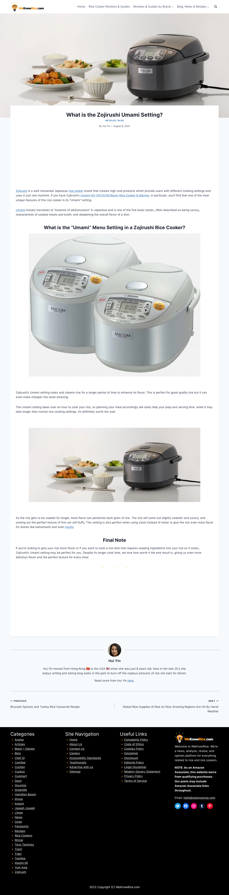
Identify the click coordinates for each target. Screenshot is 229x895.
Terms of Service (135, 781)
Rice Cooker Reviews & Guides (109, 6)
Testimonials (77, 762)
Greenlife (21, 790)
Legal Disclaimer (135, 767)
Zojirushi (21, 191)
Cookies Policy (134, 748)
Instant (19, 803)
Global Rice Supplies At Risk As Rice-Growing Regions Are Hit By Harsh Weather (171, 706)
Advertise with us (81, 767)
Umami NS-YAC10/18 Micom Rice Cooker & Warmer (114, 195)
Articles (110, 120)
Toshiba (20, 858)
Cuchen (20, 767)
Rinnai (19, 840)
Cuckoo (20, 771)
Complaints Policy (136, 739)
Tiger (18, 854)
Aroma (19, 739)
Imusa (19, 799)
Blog (121, 120)
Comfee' (20, 762)
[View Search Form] (216, 7)
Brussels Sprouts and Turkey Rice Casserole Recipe (45, 704)
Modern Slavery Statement (142, 771)
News (18, 817)
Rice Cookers (23, 835)
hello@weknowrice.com (199, 797)
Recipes (20, 831)
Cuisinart (21, 776)
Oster (18, 821)
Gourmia (20, 785)
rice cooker (76, 191)
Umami (20, 210)
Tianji (18, 849)
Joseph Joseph (25, 808)
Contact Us (76, 748)
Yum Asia (21, 867)
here (131, 680)
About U (75, 744)
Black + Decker (25, 748)
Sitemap (74, 771)
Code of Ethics (134, 744)
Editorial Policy (134, 762)
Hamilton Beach (25, 794)
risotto (69, 527)
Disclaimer (131, 753)
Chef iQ (20, 758)
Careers (74, 753)
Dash (18, 781)
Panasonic (22, 826)
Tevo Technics (24, 844)
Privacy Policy (133, 776)
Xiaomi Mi (21, 863)
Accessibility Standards (85, 758)
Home (81, 6)
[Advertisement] (114, 156)
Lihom (19, 812)
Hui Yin (106, 126)
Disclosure (131, 758)
